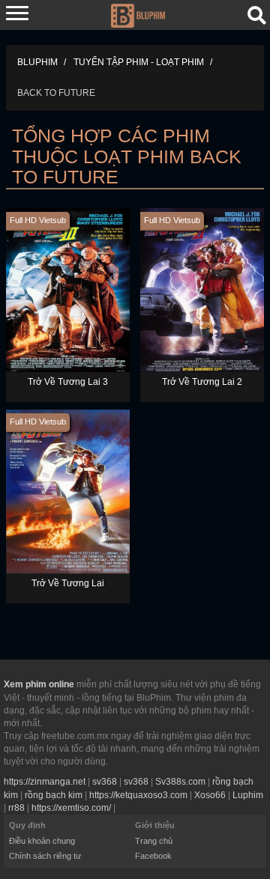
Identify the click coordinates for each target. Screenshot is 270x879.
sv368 (104, 781)
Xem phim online (39, 684)
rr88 (16, 808)
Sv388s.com (180, 781)
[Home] (137, 14)
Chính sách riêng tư (45, 855)
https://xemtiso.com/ (71, 808)
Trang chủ (153, 840)
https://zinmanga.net (45, 781)
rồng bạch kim (53, 795)
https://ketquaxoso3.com (138, 795)
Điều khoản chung (42, 840)
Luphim (247, 795)
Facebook (153, 855)
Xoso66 (210, 795)
